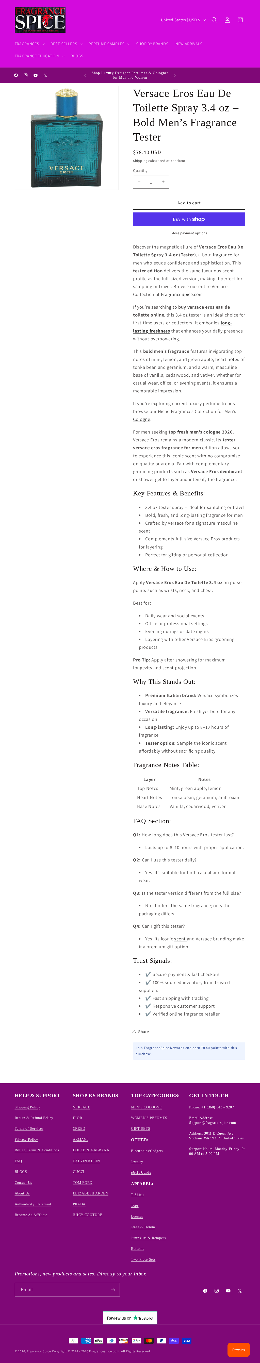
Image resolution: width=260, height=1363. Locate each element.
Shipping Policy (27, 1107)
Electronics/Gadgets (147, 1151)
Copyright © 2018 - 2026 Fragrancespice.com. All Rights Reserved (101, 1351)
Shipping (140, 160)
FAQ (18, 1161)
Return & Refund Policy (34, 1118)
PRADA (79, 1204)
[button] (29, 44)
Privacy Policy (26, 1139)
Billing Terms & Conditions (37, 1150)
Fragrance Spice (39, 1351)
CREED (79, 1128)
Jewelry (137, 1162)
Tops (135, 1205)
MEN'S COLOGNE (146, 1107)
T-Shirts (137, 1195)
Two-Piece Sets (143, 1259)
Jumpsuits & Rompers (148, 1238)
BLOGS (21, 1172)
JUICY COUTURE (88, 1215)
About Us (22, 1193)
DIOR (77, 1118)
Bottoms (137, 1248)
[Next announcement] (175, 75)
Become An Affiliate (31, 1215)
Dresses (137, 1216)
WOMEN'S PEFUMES (149, 1118)
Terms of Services (29, 1128)
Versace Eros (196, 835)
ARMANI (80, 1139)
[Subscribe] (113, 1289)
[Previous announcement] (85, 75)
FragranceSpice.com (182, 294)
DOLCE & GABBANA (91, 1150)
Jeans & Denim (143, 1227)
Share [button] (143, 1031)
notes (234, 359)
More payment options (189, 233)
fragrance (223, 255)
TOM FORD (82, 1183)
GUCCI (79, 1172)
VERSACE (81, 1107)
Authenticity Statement (33, 1204)
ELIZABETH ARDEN (90, 1193)
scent (168, 667)
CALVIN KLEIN (86, 1161)
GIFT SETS (140, 1128)
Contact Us (23, 1183)
